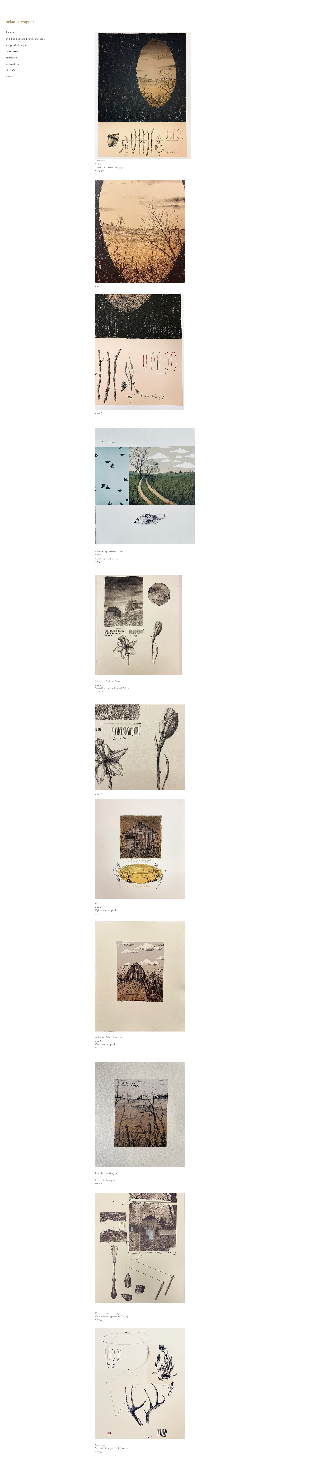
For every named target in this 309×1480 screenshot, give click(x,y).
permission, (12, 57)
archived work (13, 63)
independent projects (17, 45)
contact (9, 76)
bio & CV (10, 70)
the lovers (11, 32)
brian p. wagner (20, 21)
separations (12, 51)
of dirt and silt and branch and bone (21, 38)
